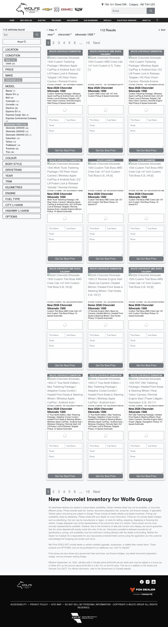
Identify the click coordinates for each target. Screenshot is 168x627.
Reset (21, 41)
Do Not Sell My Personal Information (88, 604)
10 (88, 42)
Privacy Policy (39, 604)
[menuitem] (22, 60)
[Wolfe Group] (51, 8)
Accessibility (18, 604)
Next (96, 42)
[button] (12, 20)
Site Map (56, 604)
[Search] (151, 11)
